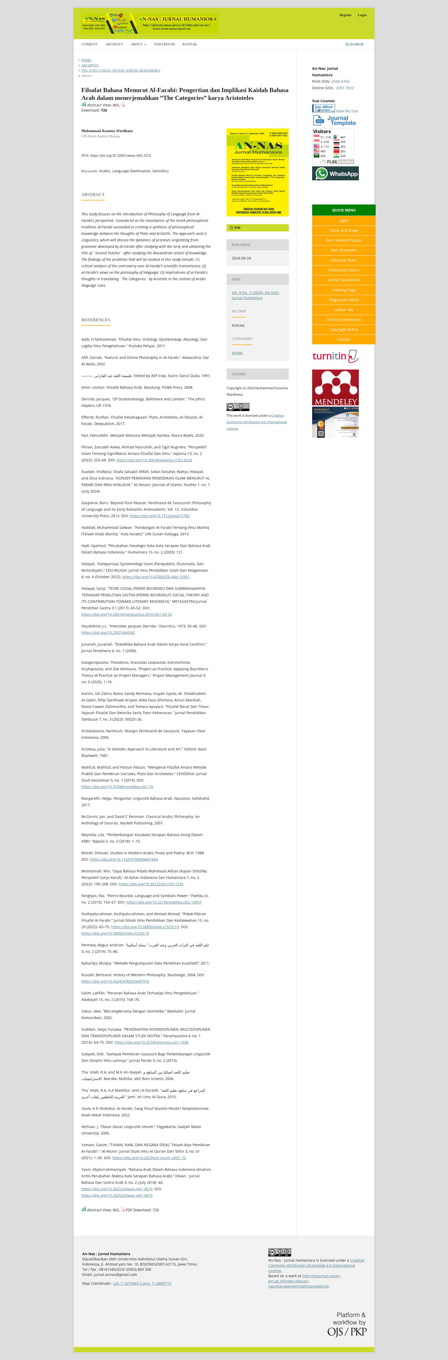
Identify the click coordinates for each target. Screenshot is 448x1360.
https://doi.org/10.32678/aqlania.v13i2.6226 (154, 459)
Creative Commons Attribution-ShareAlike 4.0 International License (316, 1265)
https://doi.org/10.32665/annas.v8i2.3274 (120, 156)
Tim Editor (164, 44)
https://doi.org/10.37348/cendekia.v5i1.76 (117, 786)
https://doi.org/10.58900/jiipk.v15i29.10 (145, 926)
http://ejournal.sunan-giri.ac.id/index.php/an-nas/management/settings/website (304, 1281)
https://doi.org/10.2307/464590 (108, 632)
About (137, 44)
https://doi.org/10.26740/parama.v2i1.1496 (151, 1042)
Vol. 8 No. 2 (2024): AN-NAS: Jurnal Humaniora (120, 70)
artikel (237, 352)
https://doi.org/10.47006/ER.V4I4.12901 (156, 576)
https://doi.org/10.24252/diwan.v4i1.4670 (116, 1188)
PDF (237, 228)
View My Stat (347, 110)
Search (356, 44)
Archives (114, 44)
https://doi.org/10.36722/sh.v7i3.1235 (151, 883)
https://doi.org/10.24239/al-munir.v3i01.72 (149, 1157)
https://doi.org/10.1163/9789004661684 (124, 859)
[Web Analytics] (323, 110)
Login (362, 15)
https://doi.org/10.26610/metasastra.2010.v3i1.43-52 (126, 614)
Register (346, 15)
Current (89, 44)
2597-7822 (345, 87)
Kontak (190, 44)
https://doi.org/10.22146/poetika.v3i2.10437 (163, 902)
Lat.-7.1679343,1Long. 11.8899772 (142, 1283)
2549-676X (340, 81)
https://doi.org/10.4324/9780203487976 (115, 981)
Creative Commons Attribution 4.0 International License (257, 422)
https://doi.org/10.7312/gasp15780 (160, 515)
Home (86, 60)
